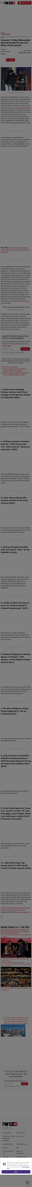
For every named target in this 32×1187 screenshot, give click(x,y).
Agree (16, 1172)
